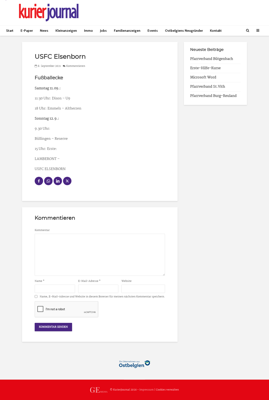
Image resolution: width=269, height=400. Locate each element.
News (44, 31)
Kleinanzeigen (66, 31)
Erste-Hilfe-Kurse (205, 68)
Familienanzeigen (127, 31)
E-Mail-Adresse (89, 281)
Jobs (103, 31)
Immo (88, 31)
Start (9, 31)
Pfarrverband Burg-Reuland (213, 96)
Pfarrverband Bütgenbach (211, 59)
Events (153, 31)
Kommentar (42, 230)
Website (126, 281)
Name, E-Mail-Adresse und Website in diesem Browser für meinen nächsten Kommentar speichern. (102, 297)
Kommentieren (75, 66)
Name (40, 281)
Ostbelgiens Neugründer (184, 31)
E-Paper (27, 31)
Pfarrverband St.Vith (207, 87)
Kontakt (216, 31)
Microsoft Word (203, 77)
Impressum (146, 390)
